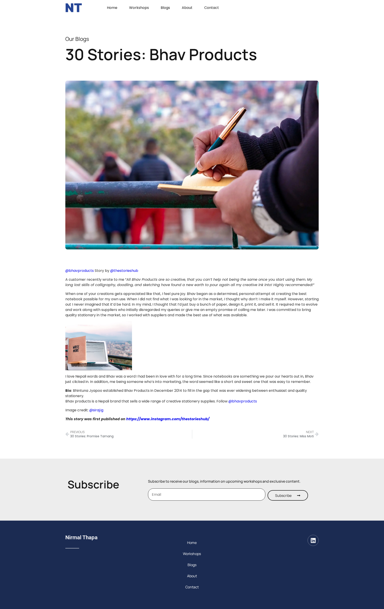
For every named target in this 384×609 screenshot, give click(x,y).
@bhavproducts (79, 270)
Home (112, 7)
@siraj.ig (96, 410)
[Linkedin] (313, 540)
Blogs (165, 7)
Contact (211, 7)
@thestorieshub (124, 270)
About (187, 7)
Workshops (139, 7)
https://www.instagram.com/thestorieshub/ (167, 419)
